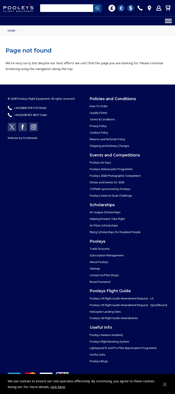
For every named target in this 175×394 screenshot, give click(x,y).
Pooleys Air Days (100, 162)
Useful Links (97, 354)
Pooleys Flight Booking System (109, 341)
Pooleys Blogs (99, 361)
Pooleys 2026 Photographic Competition (115, 176)
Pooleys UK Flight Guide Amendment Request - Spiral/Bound (128, 305)
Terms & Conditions (102, 119)
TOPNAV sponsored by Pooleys (110, 189)
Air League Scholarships (105, 212)
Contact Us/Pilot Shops (104, 275)
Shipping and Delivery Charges (109, 146)
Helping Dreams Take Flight (107, 219)
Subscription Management (107, 255)
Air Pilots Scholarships (104, 225)
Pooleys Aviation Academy (106, 335)
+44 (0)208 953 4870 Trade (30, 115)
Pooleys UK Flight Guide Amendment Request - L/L (122, 298)
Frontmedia (30, 138)
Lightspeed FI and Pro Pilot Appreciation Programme (123, 348)
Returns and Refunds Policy (107, 139)
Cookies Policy (99, 132)
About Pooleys (99, 262)
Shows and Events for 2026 (107, 182)
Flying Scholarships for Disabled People (115, 232)
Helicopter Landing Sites (105, 312)
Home (11, 30)
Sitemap (95, 268)
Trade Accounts (100, 249)
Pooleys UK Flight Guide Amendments (114, 318)
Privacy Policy (98, 126)
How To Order (99, 106)
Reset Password (100, 282)
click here (57, 387)
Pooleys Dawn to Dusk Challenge (111, 195)
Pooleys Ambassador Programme (111, 169)
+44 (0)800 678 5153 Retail (30, 108)
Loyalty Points (98, 113)
